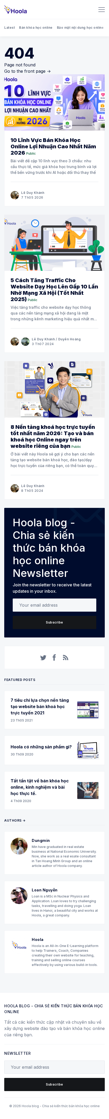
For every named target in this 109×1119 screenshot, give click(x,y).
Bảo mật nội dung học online (80, 28)
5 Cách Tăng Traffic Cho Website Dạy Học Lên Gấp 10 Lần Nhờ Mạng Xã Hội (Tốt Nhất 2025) (54, 289)
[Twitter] (43, 657)
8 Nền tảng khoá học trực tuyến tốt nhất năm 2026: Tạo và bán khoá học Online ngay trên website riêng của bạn (53, 436)
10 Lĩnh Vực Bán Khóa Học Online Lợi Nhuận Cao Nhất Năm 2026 (53, 146)
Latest (9, 28)
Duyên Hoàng (69, 339)
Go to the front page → (27, 71)
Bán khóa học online (36, 28)
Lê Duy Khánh (32, 193)
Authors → (15, 820)
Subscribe (54, 622)
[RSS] (65, 657)
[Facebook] (54, 657)
